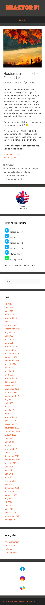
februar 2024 (11, 378)
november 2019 (12, 516)
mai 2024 (9, 368)
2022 (8, 168)
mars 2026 (10, 314)
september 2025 (12, 329)
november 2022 (12, 428)
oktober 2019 (11, 520)
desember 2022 (12, 424)
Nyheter (10, 165)
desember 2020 (12, 488)
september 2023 (12, 396)
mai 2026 (9, 311)
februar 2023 (11, 417)
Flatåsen (16, 168)
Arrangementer (12, 542)
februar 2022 (11, 449)
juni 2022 (9, 438)
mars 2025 (10, 343)
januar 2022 (10, 452)
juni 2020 (9, 505)
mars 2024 (10, 375)
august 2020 (10, 498)
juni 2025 (9, 336)
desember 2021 (12, 456)
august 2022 (10, 435)
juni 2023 (9, 403)
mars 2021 (9, 477)
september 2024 (12, 360)
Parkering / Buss (11, 157)
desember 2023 (12, 385)
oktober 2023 (11, 392)
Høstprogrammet (14, 179)
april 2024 (9, 371)
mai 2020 (9, 509)
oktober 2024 (11, 357)
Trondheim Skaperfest (16, 175)
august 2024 (10, 364)
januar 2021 (10, 484)
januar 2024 (10, 382)
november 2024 (12, 353)
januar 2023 (10, 421)
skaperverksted (23, 172)
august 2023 (10, 399)
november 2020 (12, 491)
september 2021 (12, 460)
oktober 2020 (11, 495)
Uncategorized (11, 552)
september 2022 (12, 431)
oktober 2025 (11, 325)
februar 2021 (10, 481)
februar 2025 (11, 346)
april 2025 (9, 339)
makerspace (34, 168)
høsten (24, 168)
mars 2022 (10, 445)
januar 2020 (10, 513)
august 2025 (10, 332)
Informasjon (10, 545)
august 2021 (10, 463)
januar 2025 (10, 350)
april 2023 (9, 410)
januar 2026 (10, 322)
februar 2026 (11, 318)
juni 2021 (9, 467)
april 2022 (9, 442)
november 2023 (12, 389)
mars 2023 (10, 413)
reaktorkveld (9, 172)
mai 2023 (9, 406)
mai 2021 (9, 470)
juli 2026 (9, 304)
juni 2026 (9, 307)
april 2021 (9, 474)
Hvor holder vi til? (11, 155)
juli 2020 (9, 502)
